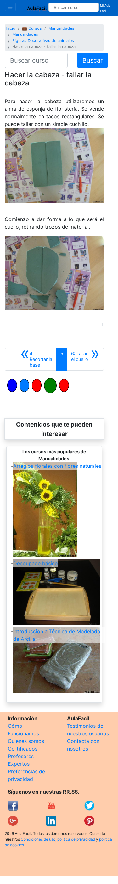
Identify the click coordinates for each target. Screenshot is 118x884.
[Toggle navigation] (10, 7)
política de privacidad (76, 839)
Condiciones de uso (38, 839)
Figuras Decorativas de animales (43, 40)
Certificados (22, 748)
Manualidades (61, 28)
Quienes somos (26, 741)
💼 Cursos (32, 28)
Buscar (92, 60)
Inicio (10, 28)
